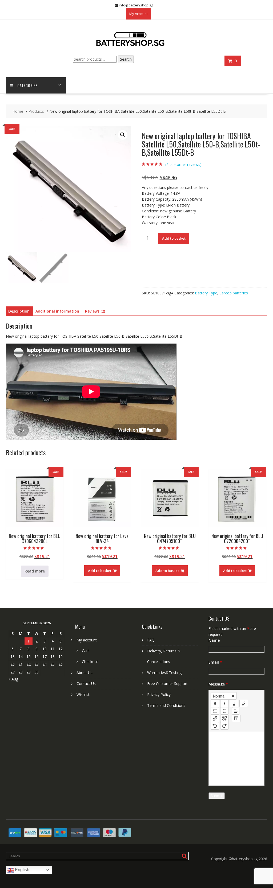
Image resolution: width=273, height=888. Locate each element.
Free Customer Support (167, 683)
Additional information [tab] (57, 311)
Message (218, 684)
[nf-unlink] (224, 718)
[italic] (224, 703)
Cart (85, 650)
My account (87, 639)
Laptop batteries (233, 292)
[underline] (234, 703)
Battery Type (206, 292)
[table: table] (236, 718)
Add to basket (174, 238)
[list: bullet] (224, 711)
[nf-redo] (224, 726)
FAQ (151, 639)
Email (215, 662)
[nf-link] (215, 718)
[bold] (215, 703)
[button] (122, 135)
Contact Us (86, 683)
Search (126, 59)
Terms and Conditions (166, 705)
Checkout (90, 661)
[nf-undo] (215, 726)
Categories (27, 85)
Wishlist (83, 694)
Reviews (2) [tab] (95, 311)
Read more (35, 571)
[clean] (243, 703)
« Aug (13, 678)
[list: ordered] (215, 711)
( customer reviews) (183, 164)
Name (214, 640)
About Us (85, 672)
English (21, 869)
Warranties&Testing (164, 672)
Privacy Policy (159, 694)
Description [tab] (19, 311)
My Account (138, 13)
